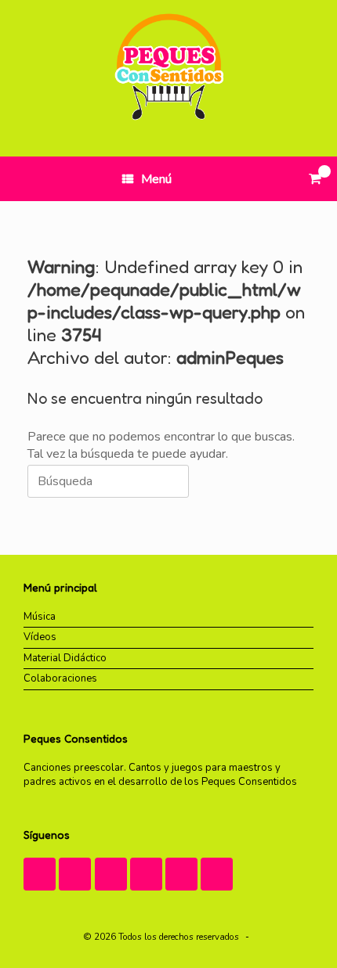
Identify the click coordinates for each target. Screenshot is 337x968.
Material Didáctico (65, 658)
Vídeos (40, 637)
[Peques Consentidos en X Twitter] (181, 874)
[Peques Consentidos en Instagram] (40, 874)
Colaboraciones (60, 678)
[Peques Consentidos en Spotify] (217, 874)
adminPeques (230, 357)
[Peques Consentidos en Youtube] (75, 874)
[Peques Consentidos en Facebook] (146, 874)
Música (40, 617)
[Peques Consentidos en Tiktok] (111, 874)
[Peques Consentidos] (168, 66)
